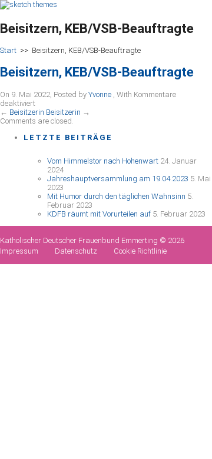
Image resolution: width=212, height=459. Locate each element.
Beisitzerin (26, 112)
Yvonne (99, 94)
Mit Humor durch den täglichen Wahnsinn (116, 196)
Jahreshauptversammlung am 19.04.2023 (117, 178)
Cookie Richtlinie (140, 251)
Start (8, 50)
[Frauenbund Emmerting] (28, 4)
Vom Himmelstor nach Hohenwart (102, 161)
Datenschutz (76, 251)
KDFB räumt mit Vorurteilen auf (99, 213)
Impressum (19, 251)
